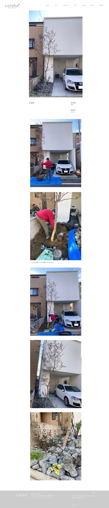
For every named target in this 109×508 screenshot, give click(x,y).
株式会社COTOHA (81, 497)
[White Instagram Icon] (93, 493)
